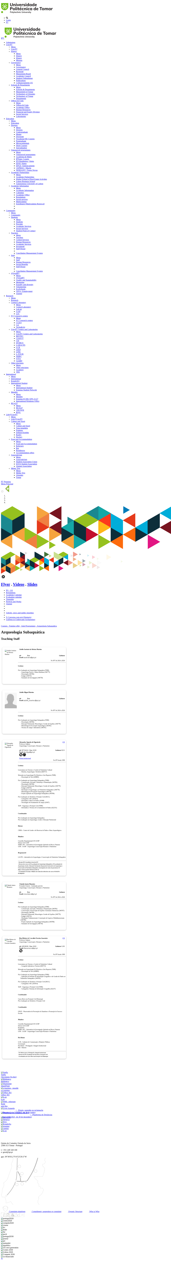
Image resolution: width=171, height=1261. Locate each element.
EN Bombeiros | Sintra (25, 161)
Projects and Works (13, 602)
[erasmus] (5, 1126)
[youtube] (13, 1216)
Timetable (10, 599)
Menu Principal (7, 484)
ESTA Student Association (26, 464)
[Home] (27, 14)
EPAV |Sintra (21, 163)
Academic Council (23, 76)
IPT (3, 38)
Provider (19, 224)
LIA (17, 314)
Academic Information (20, 186)
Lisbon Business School (25, 181)
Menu (13, 47)
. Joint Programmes (27, 626)
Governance (16, 63)
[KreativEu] (6, 1124)
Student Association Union (26, 462)
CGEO (19, 323)
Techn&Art (20, 327)
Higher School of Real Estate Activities (31, 179)
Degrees (14, 125)
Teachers (14, 233)
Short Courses (21, 145)
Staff (13, 255)
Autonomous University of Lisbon (29, 184)
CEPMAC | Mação (23, 168)
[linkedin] (17, 1216)
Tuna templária (22, 428)
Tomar (18, 477)
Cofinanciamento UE (24, 83)
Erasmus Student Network (26, 390)
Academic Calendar (14, 595)
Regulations (20, 197)
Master (18, 134)
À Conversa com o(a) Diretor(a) (18, 617)
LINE (18, 352)
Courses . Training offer (10, 626)
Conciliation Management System (29, 253)
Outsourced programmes (20, 150)
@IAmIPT (15, 273)
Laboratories (21, 116)
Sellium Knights (22, 433)
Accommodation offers (25, 453)
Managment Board (23, 74)
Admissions (10, 42)
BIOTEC (19, 336)
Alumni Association (24, 466)
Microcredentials (22, 143)
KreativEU (15, 381)
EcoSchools (20, 289)
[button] (2, 1259)
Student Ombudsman (24, 78)
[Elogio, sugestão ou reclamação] (8, 1108)
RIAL (18, 412)
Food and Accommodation (21, 439)
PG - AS (9, 590)
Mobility (14, 392)
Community (10, 211)
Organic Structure (75, 1211)
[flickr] (22, 1216)
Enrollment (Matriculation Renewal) (30, 204)
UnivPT (9, 45)
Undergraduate (22, 132)
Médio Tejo (15, 468)
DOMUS (19, 343)
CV (64, 742)
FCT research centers (19, 316)
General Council (22, 69)
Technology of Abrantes (25, 94)
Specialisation (21, 148)
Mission (19, 60)
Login (8, 20)
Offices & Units (17, 101)
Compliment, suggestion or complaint (46, 1211)
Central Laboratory (18, 302)
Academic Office (23, 107)
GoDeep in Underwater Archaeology (20, 619)
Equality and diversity (24, 285)
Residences (20, 450)
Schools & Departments (20, 85)
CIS (17, 341)
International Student (19, 383)
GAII (18, 311)
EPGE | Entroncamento (25, 166)
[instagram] (8, 1216)
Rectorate (20, 72)
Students (14, 217)
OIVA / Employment (24, 291)
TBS (18, 372)
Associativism (16, 455)
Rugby (18, 435)
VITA (18, 359)
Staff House (20, 249)
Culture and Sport (18, 421)
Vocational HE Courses (25, 139)
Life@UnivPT (12, 415)
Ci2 (17, 325)
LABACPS (20, 345)
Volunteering (21, 287)
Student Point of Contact (25, 231)
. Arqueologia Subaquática (46, 626)
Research (9, 296)
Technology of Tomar (24, 96)
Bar (17, 448)
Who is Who (94, 1211)
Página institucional (25, 758)
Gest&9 (19, 361)
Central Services (22, 240)
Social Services (22, 114)
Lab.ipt (19, 309)
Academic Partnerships (20, 172)
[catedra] (5, 1128)
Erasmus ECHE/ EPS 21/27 (27, 399)
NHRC (19, 356)
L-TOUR (20, 354)
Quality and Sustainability (26, 280)
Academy (20, 370)
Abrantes (19, 475)
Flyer (5, 584)
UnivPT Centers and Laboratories (24, 329)
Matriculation (21, 202)
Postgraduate (21, 141)
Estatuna (19, 430)
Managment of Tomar (24, 92)
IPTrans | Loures (22, 159)
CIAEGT (20, 338)
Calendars (20, 193)
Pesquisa (7, 482)
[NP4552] (5, 1119)
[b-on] (4, 1131)
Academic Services (23, 226)
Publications (21, 80)
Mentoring (20, 282)
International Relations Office (27, 401)
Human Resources (23, 110)
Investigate (20, 246)
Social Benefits (22, 264)
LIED (18, 350)
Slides (32, 584)
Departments (21, 98)
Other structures (17, 363)
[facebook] (3, 1216)
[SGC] (4, 1122)
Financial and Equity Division (28, 112)
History (14, 51)
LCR (18, 347)
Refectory (20, 446)
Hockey (19, 437)
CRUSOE (20, 410)
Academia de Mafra (24, 157)
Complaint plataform (17, 1211)
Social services (22, 199)
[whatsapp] (27, 1216)
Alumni (19, 293)
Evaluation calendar (14, 597)
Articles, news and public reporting (20, 613)
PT (7, 22)
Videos (18, 584)
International (11, 374)
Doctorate (20, 137)
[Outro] (24, 754)
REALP (14, 403)
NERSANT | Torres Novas (27, 170)
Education (10, 119)
